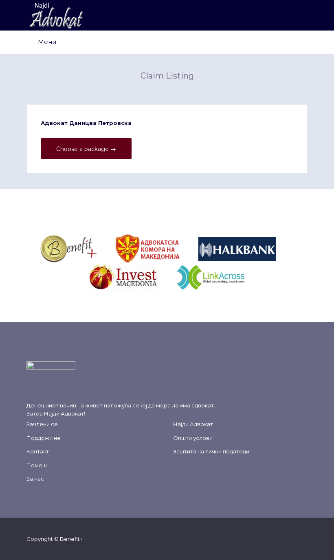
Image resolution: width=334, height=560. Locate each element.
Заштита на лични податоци (211, 451)
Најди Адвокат (64, 413)
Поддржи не (43, 438)
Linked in (304, 538)
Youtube (290, 538)
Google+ (277, 538)
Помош (36, 465)
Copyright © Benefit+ (54, 539)
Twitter (264, 538)
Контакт (37, 451)
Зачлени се (42, 424)
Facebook (251, 538)
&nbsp (106, 248)
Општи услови (193, 438)
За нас (35, 478)
